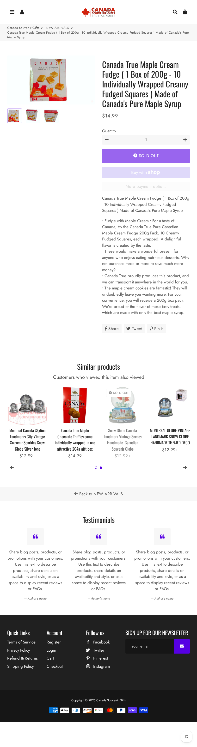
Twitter (98, 650)
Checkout (55, 666)
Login (51, 650)
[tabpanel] (27, 419)
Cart (50, 658)
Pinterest (100, 658)
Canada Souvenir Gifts (23, 27)
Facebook (101, 642)
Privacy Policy (18, 650)
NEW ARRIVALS (57, 27)
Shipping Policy (20, 666)
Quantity (109, 131)
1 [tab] (96, 467)
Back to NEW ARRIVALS (100, 494)
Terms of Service (21, 642)
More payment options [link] (146, 186)
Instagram (101, 666)
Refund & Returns (22, 658)
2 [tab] (101, 467)
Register (54, 642)
